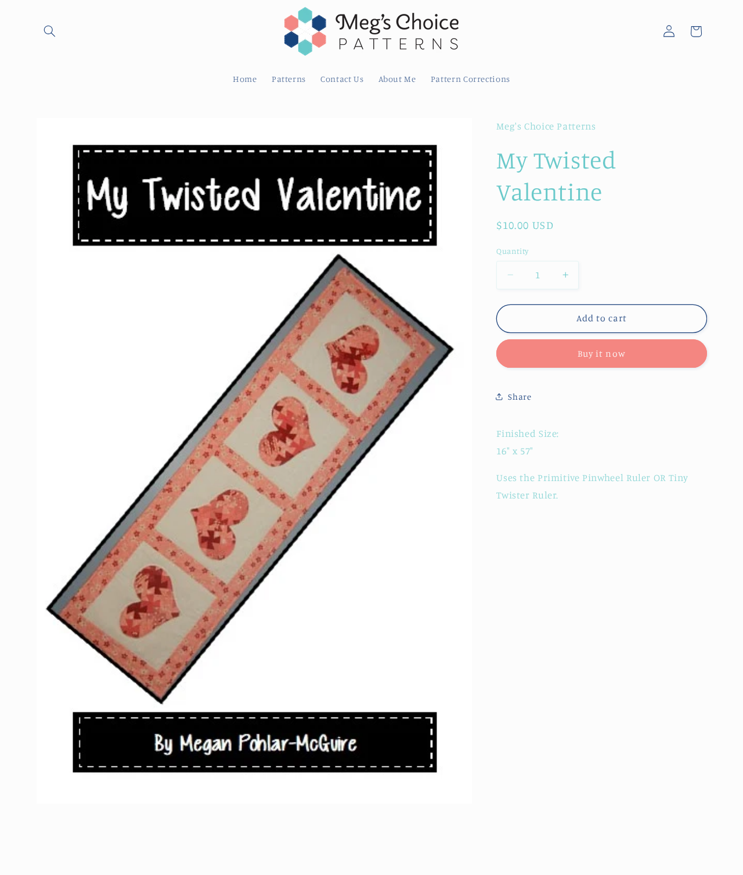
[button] (50, 31)
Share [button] (519, 396)
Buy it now (602, 352)
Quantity (512, 251)
